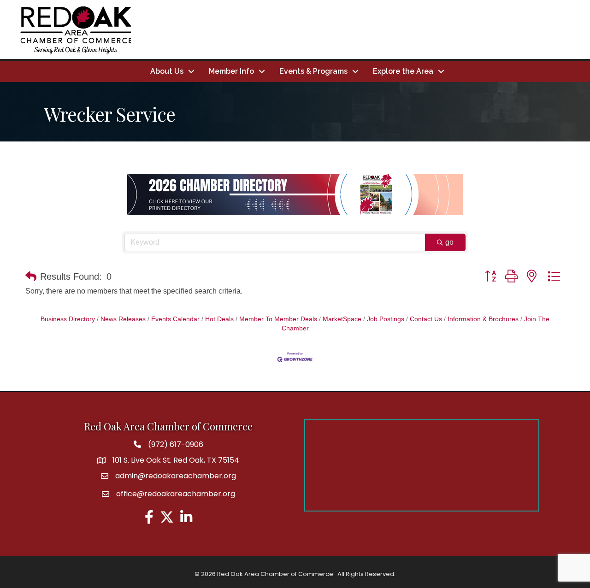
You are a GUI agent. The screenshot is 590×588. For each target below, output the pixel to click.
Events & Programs (313, 71)
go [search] (449, 242)
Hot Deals (219, 319)
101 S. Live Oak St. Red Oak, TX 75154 (175, 460)
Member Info (231, 71)
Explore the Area (403, 71)
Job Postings (385, 319)
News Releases (123, 319)
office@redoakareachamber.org (175, 493)
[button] (30, 276)
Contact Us (426, 319)
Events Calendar (175, 319)
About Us (166, 71)
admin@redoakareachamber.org (175, 475)
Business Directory (68, 319)
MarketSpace (342, 319)
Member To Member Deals (278, 319)
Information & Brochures (483, 319)
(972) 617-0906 (175, 444)
